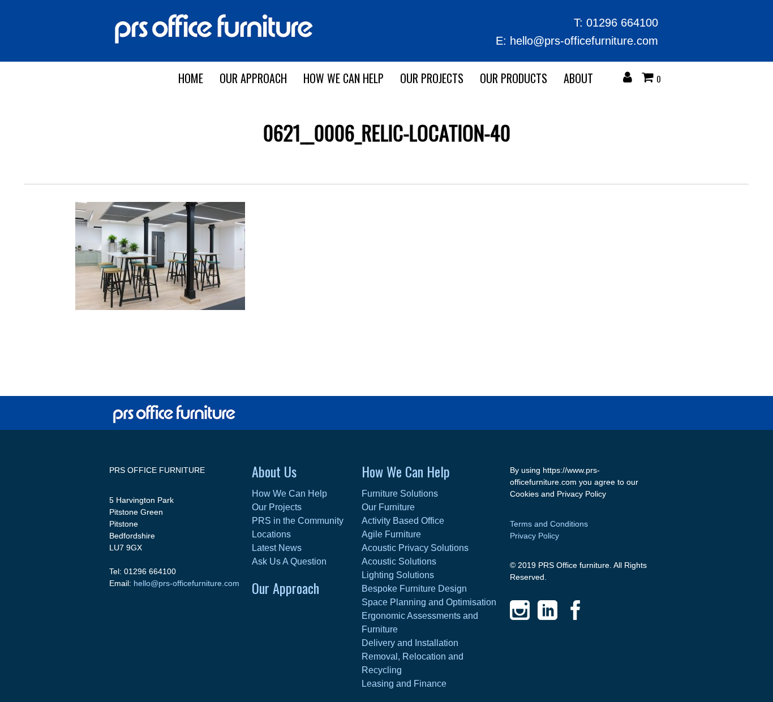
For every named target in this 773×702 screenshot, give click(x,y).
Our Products (513, 78)
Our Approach (285, 588)
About (578, 78)
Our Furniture (388, 507)
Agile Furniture (391, 534)
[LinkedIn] (547, 610)
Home (190, 78)
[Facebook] (575, 610)
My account (630, 78)
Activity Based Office (403, 521)
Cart (650, 78)
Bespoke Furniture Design (414, 588)
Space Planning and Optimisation (429, 602)
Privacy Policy (534, 535)
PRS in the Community (297, 521)
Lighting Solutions (398, 575)
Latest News (277, 548)
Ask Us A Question (289, 561)
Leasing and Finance (404, 683)
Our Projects (431, 78)
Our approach (253, 78)
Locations (271, 534)
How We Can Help (343, 78)
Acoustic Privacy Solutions (415, 548)
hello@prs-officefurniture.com (584, 41)
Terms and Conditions (549, 523)
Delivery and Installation (410, 643)
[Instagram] (520, 610)
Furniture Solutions (400, 493)
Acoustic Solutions (399, 561)
